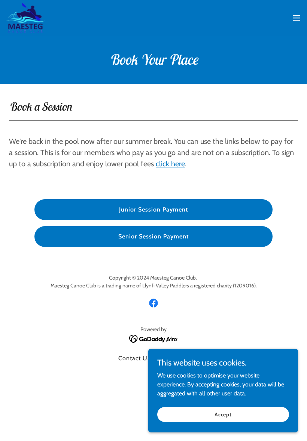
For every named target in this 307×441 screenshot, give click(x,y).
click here (170, 163)
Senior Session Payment (153, 236)
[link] (25, 18)
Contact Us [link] (134, 358)
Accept (223, 414)
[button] (296, 17)
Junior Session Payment (153, 209)
